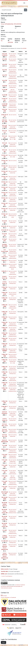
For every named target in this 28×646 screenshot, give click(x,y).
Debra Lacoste (4, 569)
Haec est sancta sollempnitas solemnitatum (12, 456)
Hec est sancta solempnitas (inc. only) (12, 361)
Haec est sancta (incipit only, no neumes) (12, 167)
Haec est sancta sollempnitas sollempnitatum (12, 356)
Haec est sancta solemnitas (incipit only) (12, 183)
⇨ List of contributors (6, 576)
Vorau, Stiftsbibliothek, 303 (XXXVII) (11, 24)
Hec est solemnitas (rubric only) (12, 477)
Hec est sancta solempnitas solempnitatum (12, 368)
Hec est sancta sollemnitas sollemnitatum (12, 66)
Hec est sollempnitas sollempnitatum (12, 91)
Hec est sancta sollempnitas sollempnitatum (12, 71)
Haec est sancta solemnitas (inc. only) (12, 215)
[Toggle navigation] (24, 2)
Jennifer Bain (4, 571)
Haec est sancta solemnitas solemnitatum (12, 127)
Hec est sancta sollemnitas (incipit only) (12, 461)
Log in (3, 642)
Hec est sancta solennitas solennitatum (12, 493)
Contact (5, 595)
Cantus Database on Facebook (8, 597)
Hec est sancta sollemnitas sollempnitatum (12, 389)
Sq (1, 40)
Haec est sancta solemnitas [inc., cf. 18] (12, 137)
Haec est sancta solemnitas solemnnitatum (12, 205)
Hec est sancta (12, 114)
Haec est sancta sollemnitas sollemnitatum (12, 257)
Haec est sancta (12, 160)
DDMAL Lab (4, 573)
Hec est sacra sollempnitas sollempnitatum (12, 105)
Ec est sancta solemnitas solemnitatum (12, 472)
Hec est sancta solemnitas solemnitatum (12, 55)
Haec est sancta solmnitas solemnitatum (12, 273)
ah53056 (10, 42)
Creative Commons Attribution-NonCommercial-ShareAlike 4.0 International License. (13, 586)
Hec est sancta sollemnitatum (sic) (12, 294)
